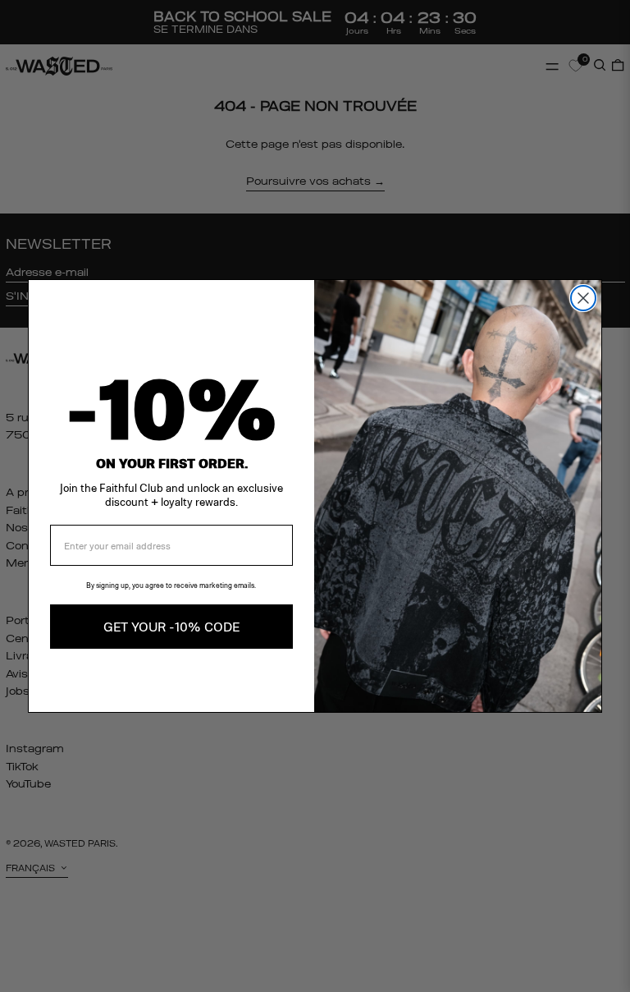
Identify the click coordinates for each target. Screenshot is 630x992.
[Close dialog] (583, 298)
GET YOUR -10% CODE (171, 626)
